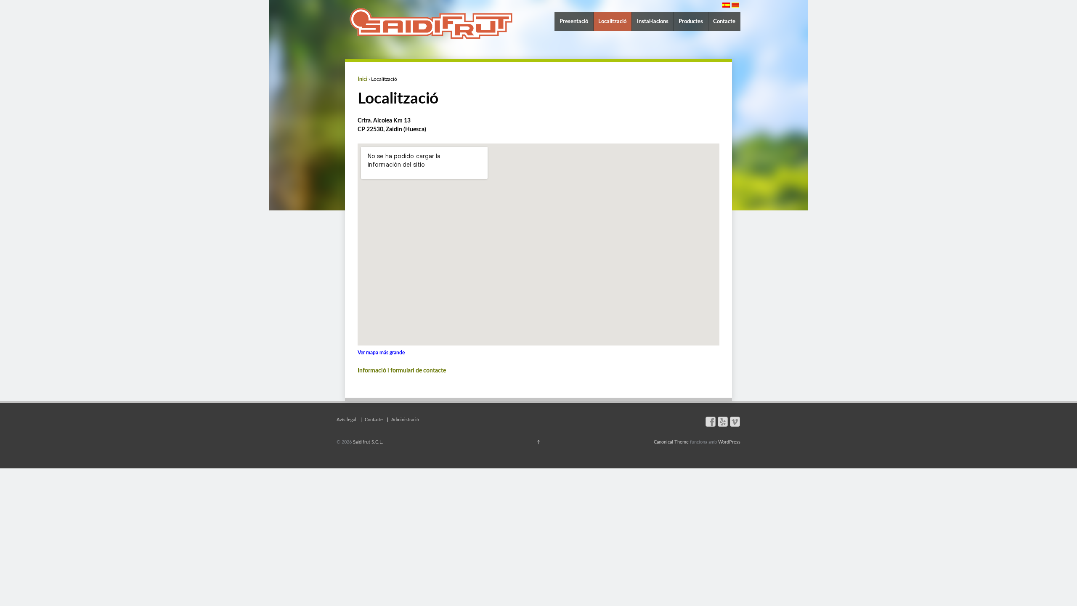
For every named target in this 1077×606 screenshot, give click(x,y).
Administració (405, 419)
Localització (612, 21)
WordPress (729, 442)
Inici (362, 79)
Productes (691, 21)
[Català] (735, 5)
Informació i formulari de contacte (402, 371)
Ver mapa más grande (381, 352)
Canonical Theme (671, 442)
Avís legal (346, 419)
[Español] (726, 5)
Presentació (574, 21)
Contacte (724, 21)
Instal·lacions (652, 21)
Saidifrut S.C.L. (367, 442)
